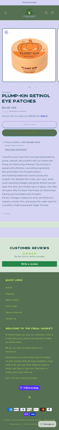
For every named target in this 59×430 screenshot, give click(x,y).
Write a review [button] (29, 264)
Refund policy (12, 300)
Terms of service (30, 424)
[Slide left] (23, 87)
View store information (16, 149)
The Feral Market (18, 420)
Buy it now (29, 132)
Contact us (10, 318)
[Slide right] (36, 87)
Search (8, 287)
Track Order (11, 306)
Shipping (5, 111)
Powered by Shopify (33, 420)
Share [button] (7, 213)
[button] (5, 13)
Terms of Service (13, 312)
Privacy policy (15, 424)
